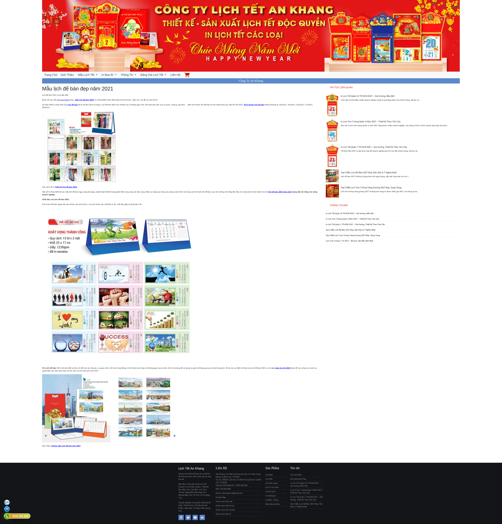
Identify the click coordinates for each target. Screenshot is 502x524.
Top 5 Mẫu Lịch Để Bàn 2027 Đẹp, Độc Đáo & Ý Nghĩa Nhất (369, 172)
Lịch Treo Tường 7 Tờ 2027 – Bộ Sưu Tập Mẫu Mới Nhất (349, 241)
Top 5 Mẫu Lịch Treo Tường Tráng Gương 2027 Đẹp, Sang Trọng (371, 187)
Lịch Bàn (269, 479)
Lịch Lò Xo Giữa (272, 487)
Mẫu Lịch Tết (86, 74)
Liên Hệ (175, 74)
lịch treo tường (63, 100)
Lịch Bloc (269, 475)
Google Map (221, 497)
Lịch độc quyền (271, 483)
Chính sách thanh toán (225, 506)
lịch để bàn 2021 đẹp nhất (279, 192)
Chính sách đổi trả (223, 514)
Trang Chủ (50, 74)
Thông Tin (127, 74)
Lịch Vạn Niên (296, 475)
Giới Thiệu (67, 74)
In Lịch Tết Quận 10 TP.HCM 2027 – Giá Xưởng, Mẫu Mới (368, 96)
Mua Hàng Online (272, 504)
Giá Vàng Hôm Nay (298, 479)
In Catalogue (270, 496)
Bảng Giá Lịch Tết (152, 74)
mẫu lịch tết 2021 (282, 368)
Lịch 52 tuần (270, 491)
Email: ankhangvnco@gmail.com (229, 493)
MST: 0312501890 (223, 489)
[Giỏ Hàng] (187, 75)
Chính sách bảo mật (224, 501)
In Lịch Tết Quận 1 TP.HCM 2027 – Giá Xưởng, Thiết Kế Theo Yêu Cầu (374, 147)
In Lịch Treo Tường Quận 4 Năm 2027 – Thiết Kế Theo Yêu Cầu (370, 121)
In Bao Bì (108, 74)
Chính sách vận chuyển (225, 510)
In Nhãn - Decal (271, 500)
